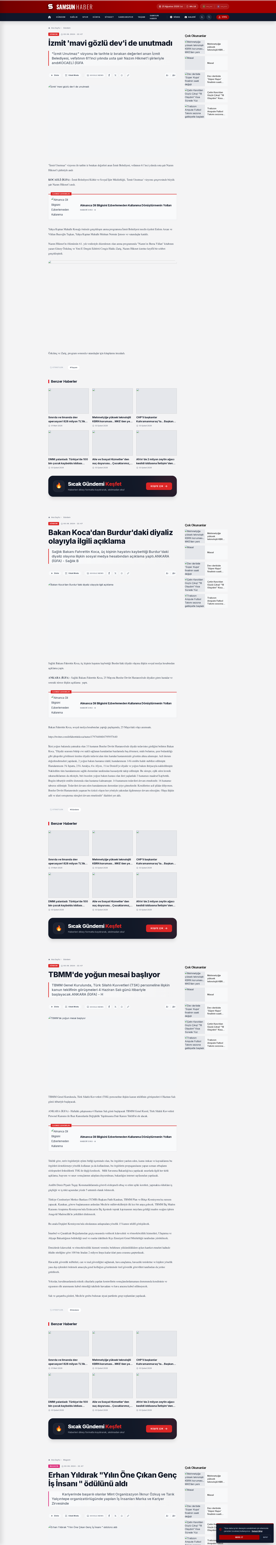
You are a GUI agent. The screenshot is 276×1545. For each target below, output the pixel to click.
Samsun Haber (154, 17)
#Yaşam (73, 367)
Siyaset (109, 17)
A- (167, 75)
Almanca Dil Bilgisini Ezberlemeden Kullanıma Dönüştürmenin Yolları (125, 205)
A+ (173, 75)
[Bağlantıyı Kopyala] (128, 75)
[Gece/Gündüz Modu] (202, 17)
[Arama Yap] (209, 17)
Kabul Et (239, 1537)
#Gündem (74, 809)
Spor (85, 17)
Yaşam (141, 17)
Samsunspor (125, 17)
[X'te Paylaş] (115, 75)
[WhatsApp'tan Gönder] (121, 75)
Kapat (265, 1537)
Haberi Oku (86, 210)
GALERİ (191, 17)
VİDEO (177, 17)
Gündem (60, 17)
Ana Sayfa (55, 28)
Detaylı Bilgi (257, 1531)
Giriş (224, 17)
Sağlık (74, 17)
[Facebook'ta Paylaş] (109, 75)
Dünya (96, 17)
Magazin (66, 1460)
